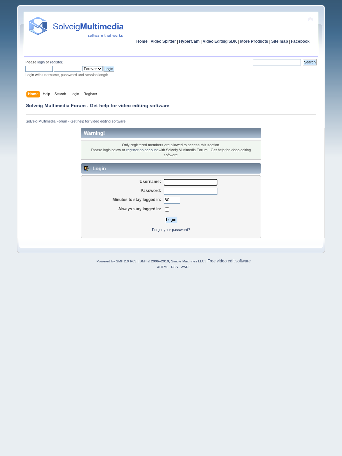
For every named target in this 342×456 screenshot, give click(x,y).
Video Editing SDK (220, 41)
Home (142, 41)
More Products (254, 41)
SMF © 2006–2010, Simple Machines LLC (172, 261)
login (41, 62)
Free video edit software (229, 261)
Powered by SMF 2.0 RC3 (117, 261)
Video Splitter (163, 41)
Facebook (300, 41)
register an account (142, 150)
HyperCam (189, 41)
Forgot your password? (171, 230)
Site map (279, 41)
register (56, 62)
